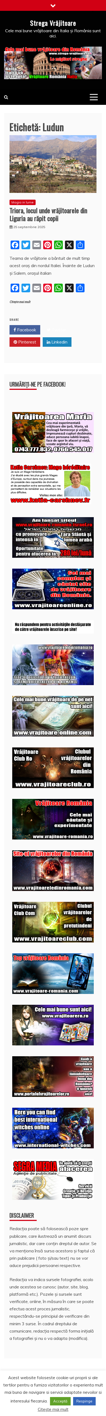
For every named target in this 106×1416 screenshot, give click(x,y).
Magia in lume (22, 202)
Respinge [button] (84, 1401)
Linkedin (58, 342)
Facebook (26, 329)
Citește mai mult (20, 302)
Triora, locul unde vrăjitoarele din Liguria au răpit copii (48, 214)
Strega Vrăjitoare (53, 23)
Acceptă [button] (60, 1401)
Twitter (58, 329)
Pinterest (26, 342)
